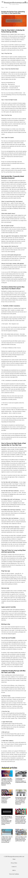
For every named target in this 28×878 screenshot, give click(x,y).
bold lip (22, 521)
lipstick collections (5, 375)
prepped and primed (14, 141)
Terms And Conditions (14, 874)
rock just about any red (13, 708)
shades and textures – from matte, (18, 334)
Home (14, 859)
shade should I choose (10, 213)
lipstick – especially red (16, 573)
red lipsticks (14, 330)
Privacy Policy (14, 863)
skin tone (9, 48)
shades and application (10, 759)
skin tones (13, 344)
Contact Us (14, 866)
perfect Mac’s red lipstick (16, 535)
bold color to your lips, (15, 227)
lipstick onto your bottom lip (7, 153)
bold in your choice (15, 540)
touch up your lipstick (7, 642)
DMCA (14, 870)
